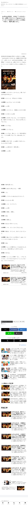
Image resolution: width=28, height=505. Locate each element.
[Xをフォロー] (7, 340)
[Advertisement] (14, 38)
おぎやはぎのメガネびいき (7, 321)
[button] (18, 333)
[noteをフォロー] (20, 340)
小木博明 (22, 321)
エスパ (4, 323)
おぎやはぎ (17, 321)
